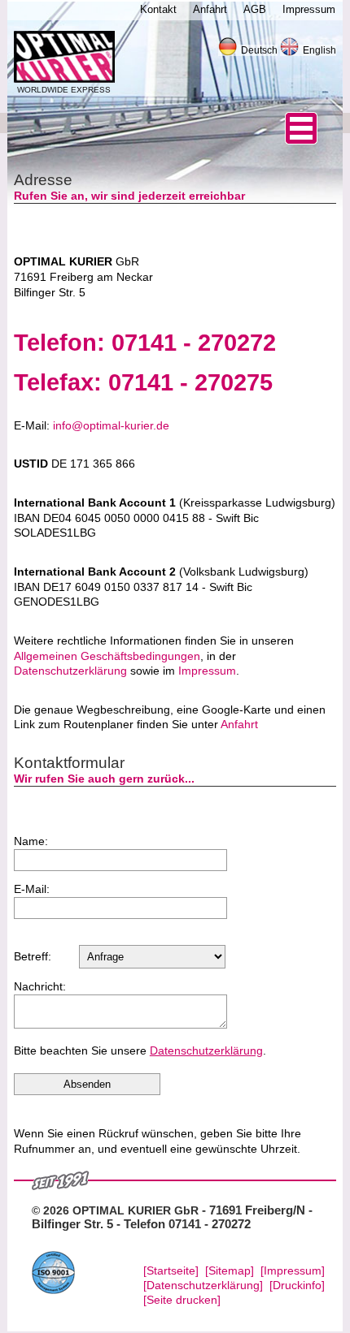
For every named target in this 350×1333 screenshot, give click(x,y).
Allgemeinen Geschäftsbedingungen (107, 655)
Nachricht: (40, 986)
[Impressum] (292, 1271)
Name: (31, 841)
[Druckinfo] (297, 1285)
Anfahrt (239, 724)
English (319, 50)
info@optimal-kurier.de (111, 425)
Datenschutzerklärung (70, 670)
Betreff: (32, 956)
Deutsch (259, 50)
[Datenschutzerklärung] (203, 1285)
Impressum (207, 670)
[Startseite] (171, 1271)
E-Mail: (32, 888)
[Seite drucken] (182, 1300)
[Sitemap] (229, 1271)
